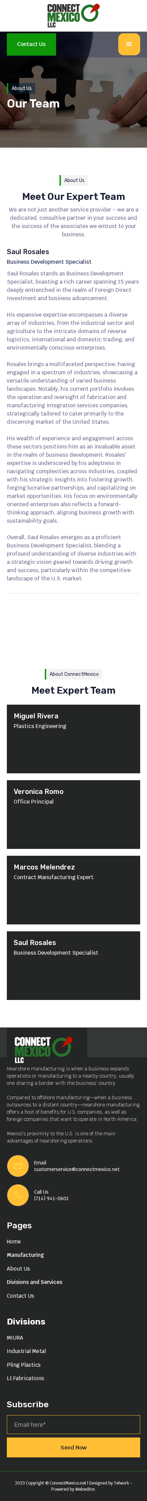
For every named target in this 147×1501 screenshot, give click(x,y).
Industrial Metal (26, 1351)
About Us (18, 1268)
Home (14, 1241)
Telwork (122, 1483)
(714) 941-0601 (51, 1198)
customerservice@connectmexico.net (77, 1169)
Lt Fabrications (25, 1378)
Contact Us (31, 44)
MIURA (15, 1337)
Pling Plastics (24, 1365)
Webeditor (85, 1489)
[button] (129, 44)
